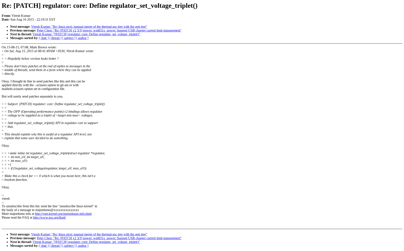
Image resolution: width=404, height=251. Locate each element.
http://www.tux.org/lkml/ (49, 217)
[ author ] (82, 38)
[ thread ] (55, 38)
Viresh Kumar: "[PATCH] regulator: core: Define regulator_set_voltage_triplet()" (86, 34)
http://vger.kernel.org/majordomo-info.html (63, 213)
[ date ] (44, 38)
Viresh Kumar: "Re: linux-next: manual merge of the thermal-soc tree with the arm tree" (89, 26)
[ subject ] (68, 38)
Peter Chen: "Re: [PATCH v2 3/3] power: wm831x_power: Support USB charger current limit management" (109, 30)
